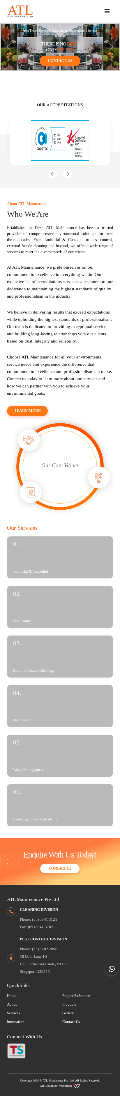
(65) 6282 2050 (44, 949)
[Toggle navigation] (107, 11)
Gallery (68, 1013)
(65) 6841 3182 (40, 927)
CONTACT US (60, 868)
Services (13, 1013)
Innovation (15, 1021)
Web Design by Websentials (56, 1085)
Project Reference (76, 995)
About (12, 1004)
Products (69, 1004)
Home (11, 995)
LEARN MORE (28, 411)
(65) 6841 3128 (44, 919)
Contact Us (60, 61)
